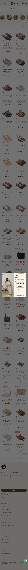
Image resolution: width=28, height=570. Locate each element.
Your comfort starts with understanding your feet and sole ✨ (19, 295)
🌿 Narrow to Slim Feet (20, 286)
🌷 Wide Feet (20, 289)
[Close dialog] (2, 274)
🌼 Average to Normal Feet (20, 283)
